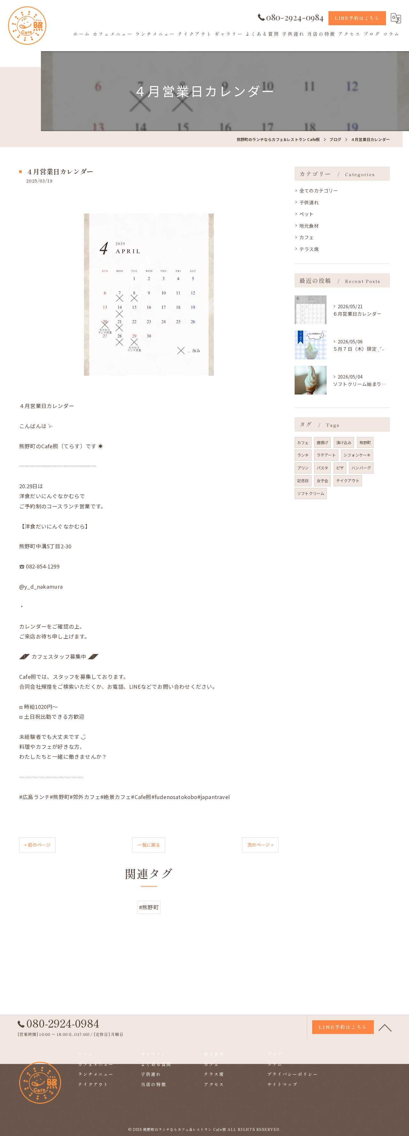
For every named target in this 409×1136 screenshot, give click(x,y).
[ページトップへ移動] (385, 1027)
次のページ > (260, 845)
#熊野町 (149, 907)
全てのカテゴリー (318, 190)
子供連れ (309, 202)
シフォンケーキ (357, 455)
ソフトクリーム (310, 493)
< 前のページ (37, 845)
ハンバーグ (361, 467)
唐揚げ (322, 442)
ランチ (303, 455)
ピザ (340, 467)
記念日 (303, 480)
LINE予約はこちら (357, 18)
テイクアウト (347, 480)
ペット (306, 213)
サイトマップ (282, 1084)
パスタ (322, 467)
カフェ (306, 237)
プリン (303, 467)
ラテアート (326, 455)
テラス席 (309, 249)
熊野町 (365, 442)
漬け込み (344, 442)
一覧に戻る (148, 845)
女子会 (322, 480)
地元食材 (309, 225)
